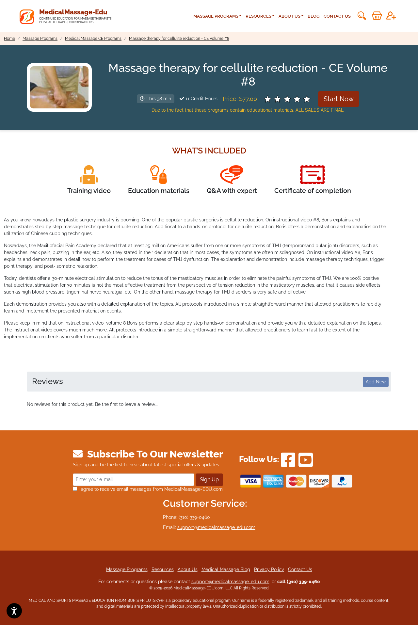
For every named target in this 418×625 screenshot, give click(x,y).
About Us (188, 569)
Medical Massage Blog (225, 569)
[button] (361, 16)
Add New (376, 381)
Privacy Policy (269, 569)
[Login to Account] (391, 16)
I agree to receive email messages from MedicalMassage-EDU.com (150, 489)
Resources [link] (258, 16)
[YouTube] (305, 459)
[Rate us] (287, 98)
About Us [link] (289, 16)
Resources (163, 569)
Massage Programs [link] (215, 16)
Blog (313, 16)
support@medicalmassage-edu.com (216, 527)
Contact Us (337, 16)
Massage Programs (127, 569)
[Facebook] (288, 459)
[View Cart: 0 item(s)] (377, 16)
